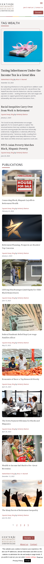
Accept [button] (27, 560)
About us (24, 544)
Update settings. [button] (30, 557)
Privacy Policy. (18, 561)
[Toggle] (41, 3)
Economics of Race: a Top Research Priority (20, 379)
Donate (38, 12)
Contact (33, 544)
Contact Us (39, 7)
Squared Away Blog (7, 114)
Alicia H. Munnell (21, 79)
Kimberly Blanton (22, 114)
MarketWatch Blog (7, 79)
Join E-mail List (28, 7)
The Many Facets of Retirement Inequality (20, 510)
